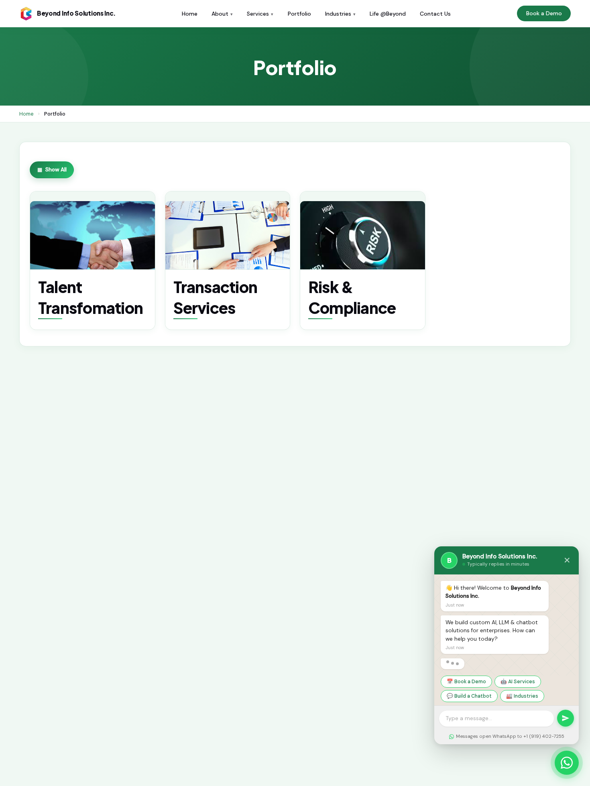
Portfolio (299, 13)
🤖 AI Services (517, 681)
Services (258, 13)
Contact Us (435, 13)
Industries (338, 13)
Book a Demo (544, 13)
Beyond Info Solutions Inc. (76, 13)
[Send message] (565, 718)
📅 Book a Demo (466, 681)
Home (189, 13)
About (220, 13)
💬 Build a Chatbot (469, 696)
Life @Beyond (388, 13)
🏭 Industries (522, 696)
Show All (56, 169)
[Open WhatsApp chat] (567, 763)
